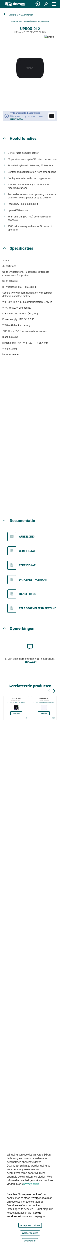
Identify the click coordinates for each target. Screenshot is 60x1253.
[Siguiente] (54, 690)
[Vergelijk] (26, 717)
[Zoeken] (46, 4)
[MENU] (54, 4)
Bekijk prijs (16, 713)
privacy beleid (31, 1184)
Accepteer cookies (30, 1225)
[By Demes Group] (15, 4)
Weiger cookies (30, 1232)
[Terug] (49, 690)
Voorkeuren (30, 1240)
